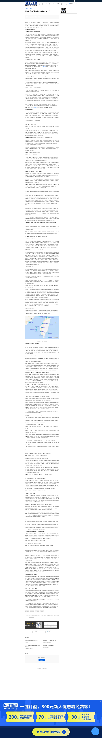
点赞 (41, 631)
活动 (53, 4)
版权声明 (48, 615)
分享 (48, 631)
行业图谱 (62, 4)
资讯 (42, 4)
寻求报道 (71, 3)
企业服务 (58, 4)
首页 (39, 4)
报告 (49, 4)
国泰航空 (44, 66)
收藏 (35, 631)
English (66, 4)
